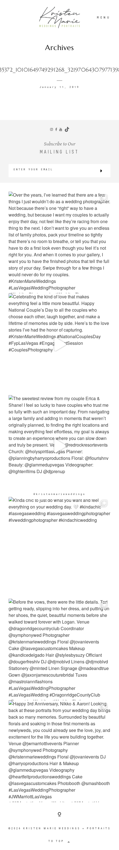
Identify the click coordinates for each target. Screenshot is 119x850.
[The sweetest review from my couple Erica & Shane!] (59, 446)
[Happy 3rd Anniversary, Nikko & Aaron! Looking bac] (59, 751)
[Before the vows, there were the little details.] (59, 649)
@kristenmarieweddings (59, 494)
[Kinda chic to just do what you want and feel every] (59, 548)
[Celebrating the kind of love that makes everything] (59, 344)
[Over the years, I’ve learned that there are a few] (59, 242)
